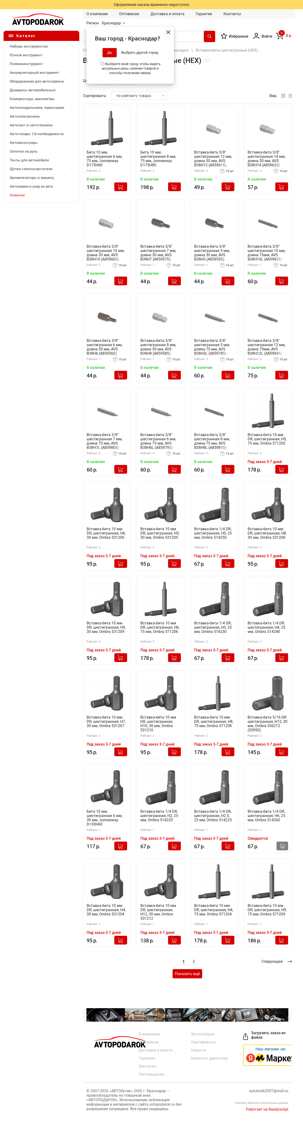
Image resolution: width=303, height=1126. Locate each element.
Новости (198, 1050)
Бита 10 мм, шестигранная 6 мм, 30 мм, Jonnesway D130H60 (104, 817)
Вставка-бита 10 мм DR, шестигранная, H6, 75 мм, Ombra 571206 (159, 627)
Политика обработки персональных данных (261, 1102)
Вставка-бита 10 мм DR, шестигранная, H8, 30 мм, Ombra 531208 (267, 533)
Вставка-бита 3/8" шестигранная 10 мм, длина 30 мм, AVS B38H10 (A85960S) (106, 252)
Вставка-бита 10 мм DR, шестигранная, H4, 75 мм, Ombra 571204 (213, 910)
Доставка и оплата (167, 14)
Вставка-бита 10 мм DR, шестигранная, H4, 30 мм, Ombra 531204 (106, 910)
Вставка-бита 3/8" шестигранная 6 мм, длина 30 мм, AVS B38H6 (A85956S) (104, 347)
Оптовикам (129, 14)
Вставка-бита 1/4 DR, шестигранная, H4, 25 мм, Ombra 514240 (266, 627)
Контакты (232, 14)
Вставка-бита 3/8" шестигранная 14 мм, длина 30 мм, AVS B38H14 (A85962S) (266, 158)
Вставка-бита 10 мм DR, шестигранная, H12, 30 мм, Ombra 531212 (158, 912)
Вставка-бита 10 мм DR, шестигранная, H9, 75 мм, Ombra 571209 (267, 910)
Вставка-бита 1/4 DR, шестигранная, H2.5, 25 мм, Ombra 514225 (213, 815)
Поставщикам (151, 1074)
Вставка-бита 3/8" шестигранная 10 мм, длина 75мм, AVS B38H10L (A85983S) (266, 252)
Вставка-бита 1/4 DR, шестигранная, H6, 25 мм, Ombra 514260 (266, 815)
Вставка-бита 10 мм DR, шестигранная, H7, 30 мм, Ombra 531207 (106, 721)
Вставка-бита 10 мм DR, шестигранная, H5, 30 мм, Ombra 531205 (159, 533)
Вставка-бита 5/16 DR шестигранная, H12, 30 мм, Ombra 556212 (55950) (267, 723)
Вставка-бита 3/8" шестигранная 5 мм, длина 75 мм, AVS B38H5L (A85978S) (212, 347)
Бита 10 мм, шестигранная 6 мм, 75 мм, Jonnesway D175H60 (104, 158)
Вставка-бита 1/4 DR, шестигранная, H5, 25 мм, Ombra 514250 (213, 533)
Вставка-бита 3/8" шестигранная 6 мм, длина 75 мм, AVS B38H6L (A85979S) (158, 441)
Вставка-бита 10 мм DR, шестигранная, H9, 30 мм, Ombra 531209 (106, 627)
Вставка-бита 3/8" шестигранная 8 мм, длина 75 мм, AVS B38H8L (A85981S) (212, 441)
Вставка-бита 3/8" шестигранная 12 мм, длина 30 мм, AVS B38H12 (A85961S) (213, 158)
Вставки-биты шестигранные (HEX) (227, 50)
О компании (97, 14)
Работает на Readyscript (267, 1109)
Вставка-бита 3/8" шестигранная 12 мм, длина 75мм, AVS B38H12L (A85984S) (266, 347)
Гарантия (204, 14)
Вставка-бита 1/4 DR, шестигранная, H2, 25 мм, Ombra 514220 (159, 815)
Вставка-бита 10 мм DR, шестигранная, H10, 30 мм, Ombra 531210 (158, 723)
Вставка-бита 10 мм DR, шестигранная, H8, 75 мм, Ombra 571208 (213, 721)
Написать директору (209, 1058)
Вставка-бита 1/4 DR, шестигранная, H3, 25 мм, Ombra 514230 (213, 627)
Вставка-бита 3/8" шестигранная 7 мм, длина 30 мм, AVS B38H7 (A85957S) (158, 252)
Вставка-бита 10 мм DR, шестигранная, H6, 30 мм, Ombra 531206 (106, 533)
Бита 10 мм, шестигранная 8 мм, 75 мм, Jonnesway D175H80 (158, 158)
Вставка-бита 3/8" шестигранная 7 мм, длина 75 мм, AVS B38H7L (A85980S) (104, 441)
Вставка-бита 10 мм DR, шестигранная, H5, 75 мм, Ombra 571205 (267, 439)
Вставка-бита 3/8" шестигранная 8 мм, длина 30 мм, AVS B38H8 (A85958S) (158, 347)
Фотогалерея (203, 1034)
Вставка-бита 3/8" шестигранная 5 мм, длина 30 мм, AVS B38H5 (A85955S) (212, 252)
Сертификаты (203, 1042)
